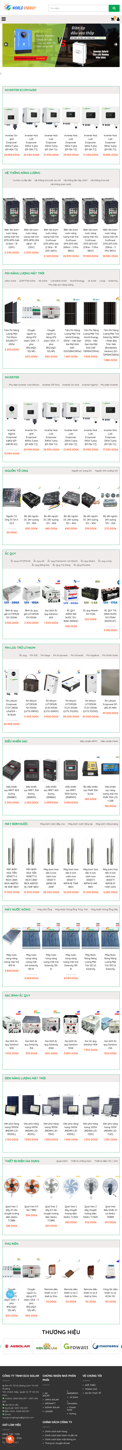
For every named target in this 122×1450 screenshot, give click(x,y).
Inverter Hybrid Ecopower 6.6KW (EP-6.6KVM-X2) (11, 437)
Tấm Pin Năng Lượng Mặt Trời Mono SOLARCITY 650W (11, 337)
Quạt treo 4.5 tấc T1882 (31, 1208)
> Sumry (71, 1413)
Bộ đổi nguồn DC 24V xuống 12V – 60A (51, 520)
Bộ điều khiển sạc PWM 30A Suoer (91, 790)
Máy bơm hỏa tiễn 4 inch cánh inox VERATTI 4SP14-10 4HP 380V (90, 878)
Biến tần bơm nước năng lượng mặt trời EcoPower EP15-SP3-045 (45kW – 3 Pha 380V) (70, 240)
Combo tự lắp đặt (22, 180)
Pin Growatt (77, 655)
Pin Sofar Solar (110, 655)
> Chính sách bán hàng (55, 1431)
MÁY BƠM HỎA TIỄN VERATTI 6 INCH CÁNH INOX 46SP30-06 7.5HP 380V (31, 878)
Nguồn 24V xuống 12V (106, 470)
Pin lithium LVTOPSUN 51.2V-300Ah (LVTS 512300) (90, 706)
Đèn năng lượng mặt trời (25, 1078)
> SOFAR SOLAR (51, 1407)
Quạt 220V (62, 1161)
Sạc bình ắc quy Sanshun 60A (51, 614)
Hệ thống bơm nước (61, 184)
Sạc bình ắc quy (17, 995)
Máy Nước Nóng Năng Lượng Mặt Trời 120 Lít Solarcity (91, 962)
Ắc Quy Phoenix (82, 565)
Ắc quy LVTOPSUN (20, 561)
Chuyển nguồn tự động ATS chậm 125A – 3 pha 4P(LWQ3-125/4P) (51, 341)
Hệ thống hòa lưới (100, 180)
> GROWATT (49, 1403)
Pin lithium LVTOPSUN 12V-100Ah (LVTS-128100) (31, 706)
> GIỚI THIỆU (89, 1385)
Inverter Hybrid (90, 384)
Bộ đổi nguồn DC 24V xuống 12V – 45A (71, 520)
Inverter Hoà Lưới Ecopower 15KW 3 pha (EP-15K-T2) (70, 142)
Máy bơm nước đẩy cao (52, 823)
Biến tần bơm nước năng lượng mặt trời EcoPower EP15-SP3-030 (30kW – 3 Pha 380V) (110, 240)
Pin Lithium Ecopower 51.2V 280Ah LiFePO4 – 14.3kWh (11, 707)
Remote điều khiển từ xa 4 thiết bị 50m (90, 1293)
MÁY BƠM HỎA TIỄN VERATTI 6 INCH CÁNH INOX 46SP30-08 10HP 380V (11, 878)
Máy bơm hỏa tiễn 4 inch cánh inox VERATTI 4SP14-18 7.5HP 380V (71, 878)
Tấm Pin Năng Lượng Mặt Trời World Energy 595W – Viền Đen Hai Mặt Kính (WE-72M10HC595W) (91, 341)
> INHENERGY (72, 1392)
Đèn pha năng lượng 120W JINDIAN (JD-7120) (110, 1129)
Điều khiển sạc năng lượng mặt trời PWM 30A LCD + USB (110, 793)
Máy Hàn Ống (44, 909)
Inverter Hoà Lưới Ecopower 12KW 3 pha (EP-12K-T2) (90, 142)
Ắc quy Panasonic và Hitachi (62, 561)
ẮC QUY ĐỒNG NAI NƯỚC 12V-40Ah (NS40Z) (71, 615)
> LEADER (48, 1411)
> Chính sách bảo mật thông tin (59, 1439)
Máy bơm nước (16, 824)
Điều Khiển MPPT (89, 741)
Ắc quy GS (39, 561)
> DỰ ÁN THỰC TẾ (92, 1393)
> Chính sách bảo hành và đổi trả (60, 1435)
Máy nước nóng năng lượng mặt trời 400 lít (11, 960)
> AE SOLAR (46, 1394)
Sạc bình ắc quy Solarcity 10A (31, 1045)
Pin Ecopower (60, 655)
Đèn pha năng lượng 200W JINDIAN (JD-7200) (90, 1129)
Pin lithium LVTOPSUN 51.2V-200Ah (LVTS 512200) (70, 706)
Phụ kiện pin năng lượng (61, 284)
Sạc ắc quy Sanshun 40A (90, 1043)
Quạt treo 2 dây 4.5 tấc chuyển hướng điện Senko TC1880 (51, 1213)
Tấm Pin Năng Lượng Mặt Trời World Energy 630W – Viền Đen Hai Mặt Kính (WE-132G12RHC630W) (72, 341)
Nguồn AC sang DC (82, 470)
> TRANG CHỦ (90, 1389)
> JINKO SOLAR (51, 1399)
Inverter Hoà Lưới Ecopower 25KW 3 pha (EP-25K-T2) (51, 142)
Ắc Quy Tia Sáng (61, 565)
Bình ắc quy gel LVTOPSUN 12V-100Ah (31, 614)
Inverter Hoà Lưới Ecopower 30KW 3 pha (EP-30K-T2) (31, 142)
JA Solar (92, 280)
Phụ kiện (11, 1244)
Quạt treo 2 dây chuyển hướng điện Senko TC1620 (90, 1211)
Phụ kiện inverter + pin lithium (24, 384)
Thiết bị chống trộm (81, 1161)
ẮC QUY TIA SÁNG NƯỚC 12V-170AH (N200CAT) (110, 615)
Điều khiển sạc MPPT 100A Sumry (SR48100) (71, 792)
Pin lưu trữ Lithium (20, 648)
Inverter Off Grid (50, 384)
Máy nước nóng (17, 909)
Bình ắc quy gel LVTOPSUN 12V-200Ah (11, 614)
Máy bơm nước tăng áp (80, 823)
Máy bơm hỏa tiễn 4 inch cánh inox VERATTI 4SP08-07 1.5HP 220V (110, 878)
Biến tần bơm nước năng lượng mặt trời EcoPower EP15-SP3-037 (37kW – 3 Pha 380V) (90, 240)
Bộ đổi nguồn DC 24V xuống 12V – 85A (31, 520)
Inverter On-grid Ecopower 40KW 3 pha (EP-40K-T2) (11, 142)
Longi (102, 280)
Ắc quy (10, 553)
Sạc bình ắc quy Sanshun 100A (71, 1045)
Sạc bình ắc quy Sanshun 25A (110, 1045)
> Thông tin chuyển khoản (56, 1443)
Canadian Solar (59, 280)
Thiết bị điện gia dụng (22, 1161)
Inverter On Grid (70, 384)
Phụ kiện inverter (109, 384)
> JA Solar (72, 1397)
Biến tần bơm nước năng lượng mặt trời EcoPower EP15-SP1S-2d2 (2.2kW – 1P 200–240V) (51, 240)
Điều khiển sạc (16, 741)
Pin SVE (34, 655)
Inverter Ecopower (20, 90)
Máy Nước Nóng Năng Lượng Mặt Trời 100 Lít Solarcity (110, 962)
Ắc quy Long (104, 561)
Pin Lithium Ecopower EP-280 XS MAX (110, 704)
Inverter (12, 377)
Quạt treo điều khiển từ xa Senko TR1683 (110, 1211)
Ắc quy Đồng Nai (40, 565)
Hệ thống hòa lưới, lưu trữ (47, 180)
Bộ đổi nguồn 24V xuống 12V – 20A (110, 520)
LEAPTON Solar (27, 280)
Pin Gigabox (92, 655)
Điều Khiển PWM (109, 741)
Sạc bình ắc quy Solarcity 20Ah (51, 1045)
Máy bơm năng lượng (107, 823)
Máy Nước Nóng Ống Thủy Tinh (71, 909)
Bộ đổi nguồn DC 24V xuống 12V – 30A (90, 520)
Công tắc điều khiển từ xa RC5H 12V (110, 1293)
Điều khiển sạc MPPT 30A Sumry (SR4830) (31, 792)
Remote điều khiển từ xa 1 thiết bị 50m (51, 1293)
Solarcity (113, 280)
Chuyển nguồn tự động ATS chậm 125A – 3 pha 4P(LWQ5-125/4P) (31, 341)
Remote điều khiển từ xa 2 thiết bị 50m (71, 1293)
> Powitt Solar (71, 1408)
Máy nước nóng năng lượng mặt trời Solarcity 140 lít (70, 962)
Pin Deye (45, 655)
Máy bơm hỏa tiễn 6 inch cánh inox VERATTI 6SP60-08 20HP (51, 878)
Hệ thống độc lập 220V (76, 180)
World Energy (77, 280)
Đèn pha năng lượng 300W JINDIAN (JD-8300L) (70, 1129)
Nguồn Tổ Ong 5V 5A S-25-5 (12, 520)
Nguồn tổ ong (16, 471)
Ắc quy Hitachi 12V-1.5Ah (90, 612)
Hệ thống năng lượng (22, 173)
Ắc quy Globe (88, 561)
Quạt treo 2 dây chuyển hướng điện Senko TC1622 (71, 1211)
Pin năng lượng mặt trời (24, 273)
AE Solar (43, 280)
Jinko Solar (10, 280)
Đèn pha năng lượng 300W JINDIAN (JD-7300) (51, 1129)
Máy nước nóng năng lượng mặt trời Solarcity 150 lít (51, 962)
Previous (6, 44)
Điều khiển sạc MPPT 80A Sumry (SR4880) (11, 792)
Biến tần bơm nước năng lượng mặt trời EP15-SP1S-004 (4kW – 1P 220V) (31, 238)
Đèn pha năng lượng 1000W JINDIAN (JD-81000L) (11, 1129)
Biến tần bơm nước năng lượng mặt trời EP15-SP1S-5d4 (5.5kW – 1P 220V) (11, 238)
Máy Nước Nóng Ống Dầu (104, 909)
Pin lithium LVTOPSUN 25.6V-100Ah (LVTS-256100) (51, 706)
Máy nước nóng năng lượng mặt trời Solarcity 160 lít (31, 962)
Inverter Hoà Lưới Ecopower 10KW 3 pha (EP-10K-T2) (110, 142)
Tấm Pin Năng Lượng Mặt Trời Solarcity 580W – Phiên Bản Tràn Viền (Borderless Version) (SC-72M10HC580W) (111, 342)
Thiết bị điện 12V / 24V (106, 1161)
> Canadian (72, 1402)
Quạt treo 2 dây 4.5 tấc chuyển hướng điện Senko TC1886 (11, 1213)
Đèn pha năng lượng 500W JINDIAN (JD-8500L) (31, 1129)
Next (115, 44)
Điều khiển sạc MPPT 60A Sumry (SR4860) (51, 792)
